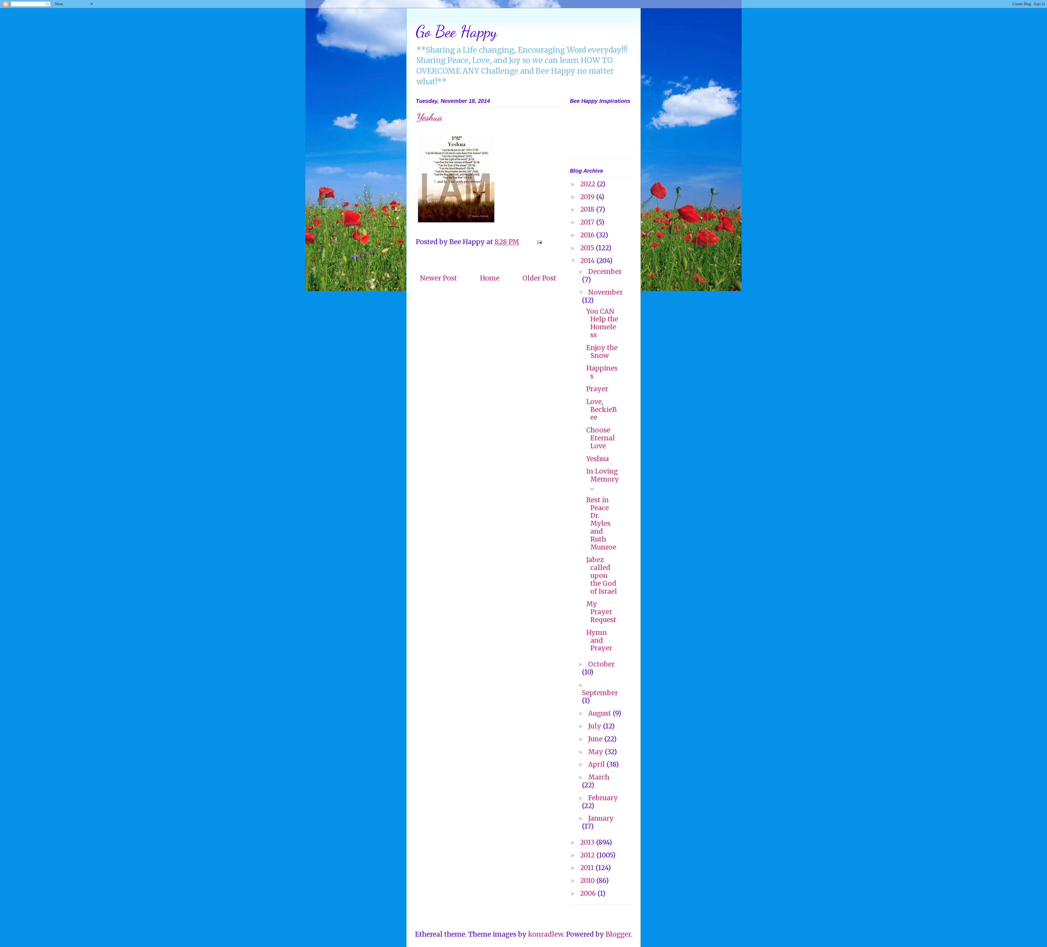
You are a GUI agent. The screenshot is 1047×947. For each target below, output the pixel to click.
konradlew (545, 934)
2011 (587, 868)
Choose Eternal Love (600, 438)
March (598, 777)
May (596, 752)
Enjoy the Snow (602, 351)
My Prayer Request (601, 612)
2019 (588, 197)
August (600, 713)
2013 (588, 842)
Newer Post (438, 278)
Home (490, 278)
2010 (588, 880)
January (601, 818)
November (605, 292)
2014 (588, 260)
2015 (588, 248)
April (597, 764)
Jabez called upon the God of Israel (601, 575)
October (601, 664)
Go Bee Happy (456, 31)
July (595, 726)
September (600, 693)
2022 (588, 184)
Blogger (618, 934)
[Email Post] (539, 242)
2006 (588, 893)
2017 (588, 222)
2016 (588, 235)
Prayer (597, 389)
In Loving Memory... (602, 479)
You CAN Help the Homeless (602, 323)
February (603, 798)
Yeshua (597, 459)
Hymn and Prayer (599, 640)
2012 (588, 855)
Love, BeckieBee (601, 410)
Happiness (602, 372)
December (605, 271)
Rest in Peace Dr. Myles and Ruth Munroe (601, 523)
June (596, 739)
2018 (588, 209)
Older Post (539, 278)
